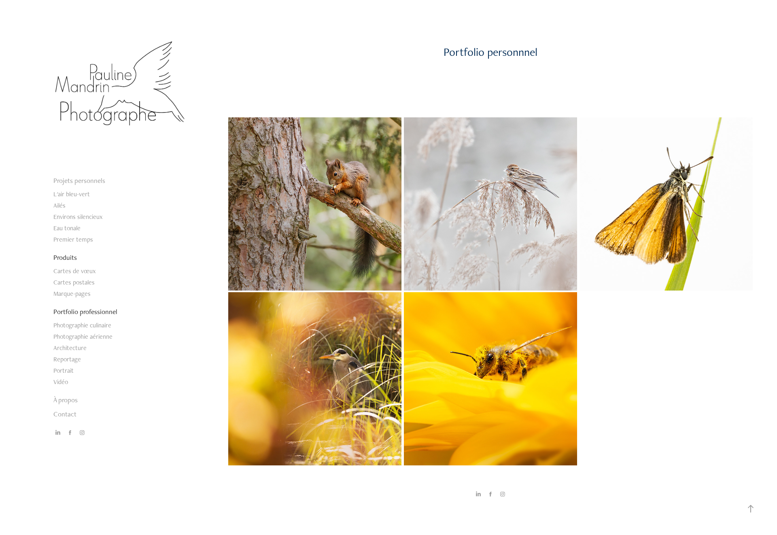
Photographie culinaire (82, 325)
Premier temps (73, 239)
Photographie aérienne (83, 336)
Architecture (70, 348)
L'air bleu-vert (71, 194)
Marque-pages (72, 293)
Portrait (63, 370)
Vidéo (60, 382)
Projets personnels (79, 180)
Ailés (59, 205)
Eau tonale (67, 228)
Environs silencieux (77, 216)
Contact (64, 414)
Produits (65, 257)
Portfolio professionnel (85, 311)
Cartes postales (74, 282)
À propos (65, 399)
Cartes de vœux (74, 271)
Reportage (67, 359)
